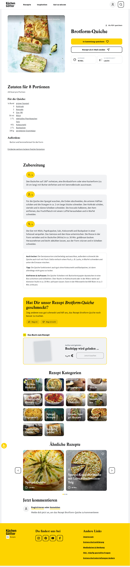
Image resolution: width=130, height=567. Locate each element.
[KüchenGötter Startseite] (10, 4)
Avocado (19, 109)
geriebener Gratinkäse (26, 130)
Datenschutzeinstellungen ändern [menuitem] (99, 558)
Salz (18, 121)
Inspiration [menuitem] (42, 4)
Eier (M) (19, 112)
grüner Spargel (22, 103)
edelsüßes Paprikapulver (26, 118)
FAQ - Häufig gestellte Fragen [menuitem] (96, 552)
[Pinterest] (46, 538)
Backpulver (21, 127)
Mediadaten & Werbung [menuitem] (94, 547)
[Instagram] (39, 538)
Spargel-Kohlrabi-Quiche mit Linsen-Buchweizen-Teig (84, 478)
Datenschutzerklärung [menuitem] (93, 542)
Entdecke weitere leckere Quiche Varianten (26, 149)
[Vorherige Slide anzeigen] (18, 470)
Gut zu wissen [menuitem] (59, 4)
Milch (18, 115)
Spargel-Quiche (35, 482)
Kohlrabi (20, 106)
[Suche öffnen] (121, 4)
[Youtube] (53, 538)
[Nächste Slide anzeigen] (112, 470)
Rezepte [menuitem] (27, 4)
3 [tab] (66, 494)
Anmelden (55, 507)
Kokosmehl (21, 124)
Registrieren (37, 507)
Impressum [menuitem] (88, 536)
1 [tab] (63, 494)
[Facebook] (60, 538)
